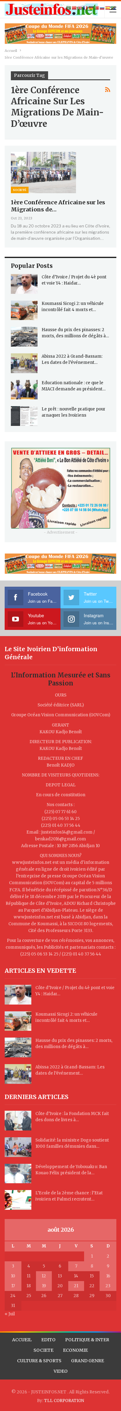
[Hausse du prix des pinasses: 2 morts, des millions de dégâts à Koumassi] (24, 337)
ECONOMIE (75, 1350)
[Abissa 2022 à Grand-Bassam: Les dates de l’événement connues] (24, 363)
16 (108, 1276)
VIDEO (61, 1371)
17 (13, 1285)
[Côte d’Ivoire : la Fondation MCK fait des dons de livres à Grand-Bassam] (18, 1120)
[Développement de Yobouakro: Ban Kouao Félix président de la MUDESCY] (18, 1174)
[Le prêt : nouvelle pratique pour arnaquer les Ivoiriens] (24, 416)
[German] (91, 7)
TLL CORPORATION (64, 1400)
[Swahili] (113, 7)
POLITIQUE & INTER (87, 1339)
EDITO (48, 1339)
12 (44, 1276)
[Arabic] (69, 7)
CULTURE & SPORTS (39, 1360)
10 (13, 1276)
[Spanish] (108, 7)
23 (107, 1285)
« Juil (10, 1314)
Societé (19, 190)
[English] (80, 7)
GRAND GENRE (87, 1360)
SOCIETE (43, 1350)
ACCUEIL (22, 1339)
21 (76, 1285)
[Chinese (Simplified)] (74, 7)
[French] (85, 7)
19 (44, 1285)
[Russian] (102, 7)
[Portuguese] (97, 7)
